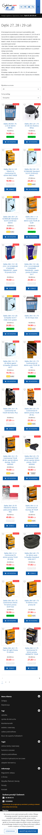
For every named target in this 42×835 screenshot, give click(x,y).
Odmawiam (10, 831)
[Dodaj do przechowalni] (3, 105)
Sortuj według (5, 94)
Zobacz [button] (11, 189)
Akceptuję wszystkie (27, 831)
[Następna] (40, 678)
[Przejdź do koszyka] (38, 7)
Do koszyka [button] (11, 142)
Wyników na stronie (7, 85)
